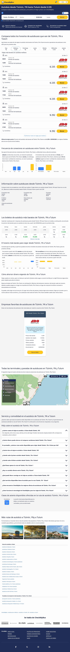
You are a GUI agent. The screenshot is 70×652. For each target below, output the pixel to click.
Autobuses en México (13, 612)
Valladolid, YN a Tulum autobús (9, 586)
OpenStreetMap (61, 404)
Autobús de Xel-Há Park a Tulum (9, 591)
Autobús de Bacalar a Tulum (8, 547)
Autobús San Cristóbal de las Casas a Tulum (12, 576)
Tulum (64, 376)
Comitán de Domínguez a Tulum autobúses (12, 561)
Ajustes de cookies (32, 636)
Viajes (28, 638)
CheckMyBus (4, 612)
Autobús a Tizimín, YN (24, 612)
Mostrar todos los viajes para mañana (36, 135)
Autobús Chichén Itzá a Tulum (9, 554)
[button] (24, 404)
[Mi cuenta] (56, 2)
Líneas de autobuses (14, 638)
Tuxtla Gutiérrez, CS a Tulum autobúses (11, 584)
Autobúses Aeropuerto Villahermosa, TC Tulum (13, 603)
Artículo (48, 636)
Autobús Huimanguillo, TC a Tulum (10, 569)
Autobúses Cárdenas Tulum (8, 549)
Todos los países (51, 638)
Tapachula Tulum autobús (8, 579)
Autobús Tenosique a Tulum (8, 581)
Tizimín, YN (55, 376)
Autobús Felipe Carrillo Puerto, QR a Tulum (12, 566)
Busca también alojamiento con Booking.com (13, 20)
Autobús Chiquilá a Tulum (8, 556)
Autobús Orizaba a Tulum (8, 571)
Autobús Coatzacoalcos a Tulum (9, 559)
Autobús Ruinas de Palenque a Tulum (11, 574)
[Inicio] (8, 2)
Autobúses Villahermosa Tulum (9, 589)
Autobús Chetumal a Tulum (8, 552)
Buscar (62, 67)
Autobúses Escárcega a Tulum (9, 564)
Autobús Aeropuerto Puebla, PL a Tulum (11, 601)
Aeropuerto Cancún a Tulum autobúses (11, 598)
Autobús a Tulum (34, 612)
